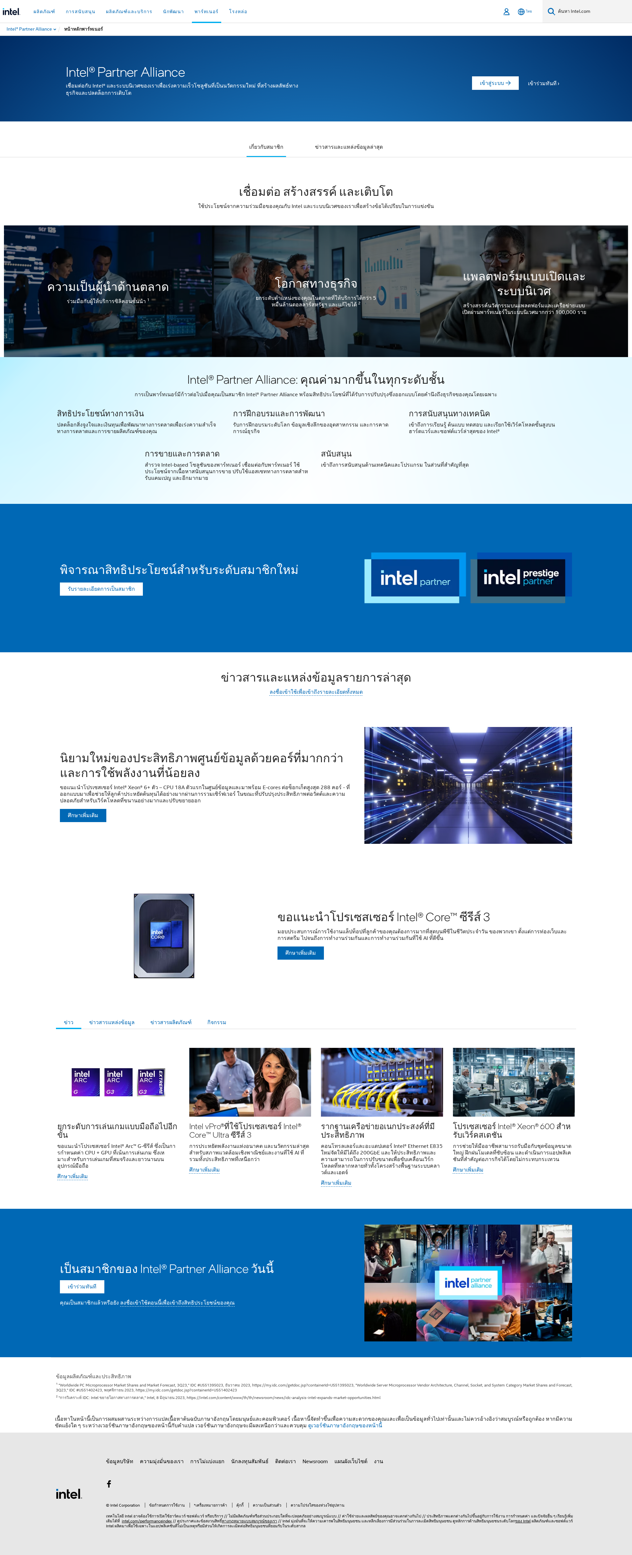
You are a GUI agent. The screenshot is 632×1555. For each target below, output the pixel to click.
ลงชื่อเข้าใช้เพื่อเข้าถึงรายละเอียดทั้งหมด (316, 692)
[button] (316, 430)
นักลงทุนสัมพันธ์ (250, 1461)
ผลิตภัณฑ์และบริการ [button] (129, 11)
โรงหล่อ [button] (238, 11)
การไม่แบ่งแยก (207, 1461)
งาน (378, 1461)
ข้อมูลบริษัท (119, 1461)
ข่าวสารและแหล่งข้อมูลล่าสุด (349, 147)
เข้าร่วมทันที (542, 83)
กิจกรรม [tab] (216, 1022)
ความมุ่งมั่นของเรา (162, 1461)
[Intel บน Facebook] (109, 1485)
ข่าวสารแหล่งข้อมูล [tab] (112, 1022)
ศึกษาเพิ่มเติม (72, 1176)
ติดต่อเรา (285, 1461)
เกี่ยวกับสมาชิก (266, 147)
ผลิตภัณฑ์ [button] (44, 11)
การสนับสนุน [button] (80, 11)
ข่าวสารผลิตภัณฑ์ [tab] (171, 1022)
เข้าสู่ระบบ (492, 83)
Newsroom (315, 1461)
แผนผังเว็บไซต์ (350, 1461)
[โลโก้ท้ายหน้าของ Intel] (69, 1493)
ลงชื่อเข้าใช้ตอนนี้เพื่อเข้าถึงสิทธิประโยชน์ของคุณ (177, 1303)
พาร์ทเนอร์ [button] (207, 11)
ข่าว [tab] (68, 1022)
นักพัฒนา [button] (173, 11)
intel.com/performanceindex (147, 1520)
